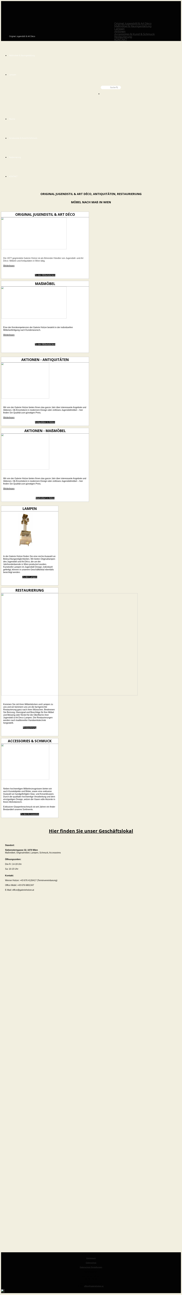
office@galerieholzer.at (94, 1286)
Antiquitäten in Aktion (45, 422)
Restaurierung (29, 728)
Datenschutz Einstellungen (91, 1267)
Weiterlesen (9, 265)
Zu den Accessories (29, 814)
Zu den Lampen (29, 577)
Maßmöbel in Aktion (45, 498)
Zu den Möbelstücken (45, 275)
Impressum (91, 1258)
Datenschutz (91, 1263)
